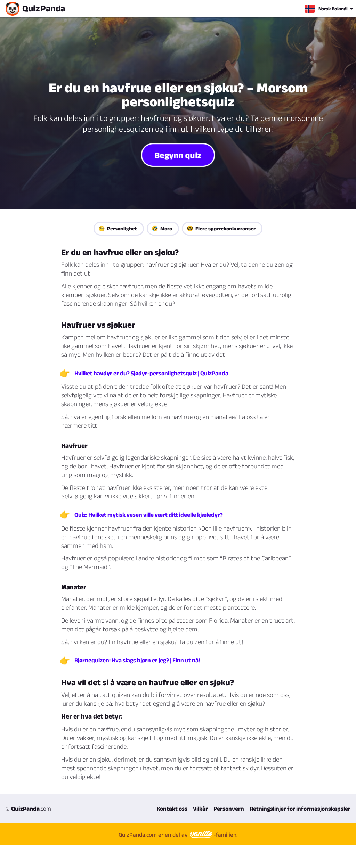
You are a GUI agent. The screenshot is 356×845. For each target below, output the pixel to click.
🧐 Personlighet (117, 228)
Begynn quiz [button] (177, 154)
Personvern (228, 808)
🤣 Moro (162, 228)
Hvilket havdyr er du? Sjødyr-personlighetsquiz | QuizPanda (151, 373)
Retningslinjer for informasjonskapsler (300, 808)
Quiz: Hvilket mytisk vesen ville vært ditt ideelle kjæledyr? (148, 514)
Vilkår (200, 808)
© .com (28, 808)
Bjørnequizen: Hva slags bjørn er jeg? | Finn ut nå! (137, 660)
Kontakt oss (172, 808)
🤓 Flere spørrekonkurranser (221, 228)
